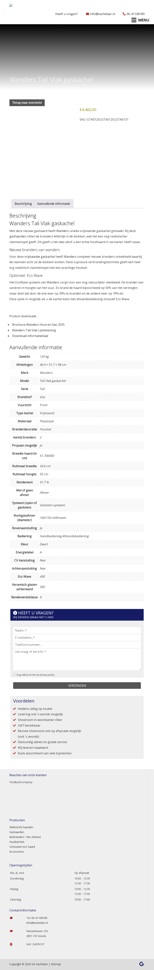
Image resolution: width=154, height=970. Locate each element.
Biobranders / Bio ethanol (25, 837)
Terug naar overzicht (27, 102)
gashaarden (17, 236)
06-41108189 (136, 14)
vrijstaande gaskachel (39, 257)
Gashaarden (16, 832)
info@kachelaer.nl (102, 14)
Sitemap (56, 964)
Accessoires (16, 851)
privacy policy (47, 674)
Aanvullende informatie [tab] (53, 204)
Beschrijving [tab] (23, 204)
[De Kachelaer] (20, 6)
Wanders (62, 231)
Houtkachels (16, 842)
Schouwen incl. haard (22, 846)
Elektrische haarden (21, 827)
